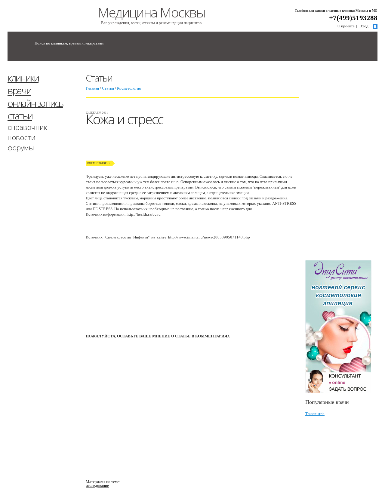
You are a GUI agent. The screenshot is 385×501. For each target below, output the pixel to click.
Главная (92, 88)
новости (21, 137)
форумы (21, 147)
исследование (97, 485)
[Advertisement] (345, 163)
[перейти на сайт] (341, 326)
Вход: (364, 26)
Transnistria (315, 413)
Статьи (108, 88)
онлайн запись (35, 103)
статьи (20, 115)
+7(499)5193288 (353, 18)
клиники (23, 77)
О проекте (346, 26)
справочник (27, 127)
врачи (19, 90)
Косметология (129, 88)
